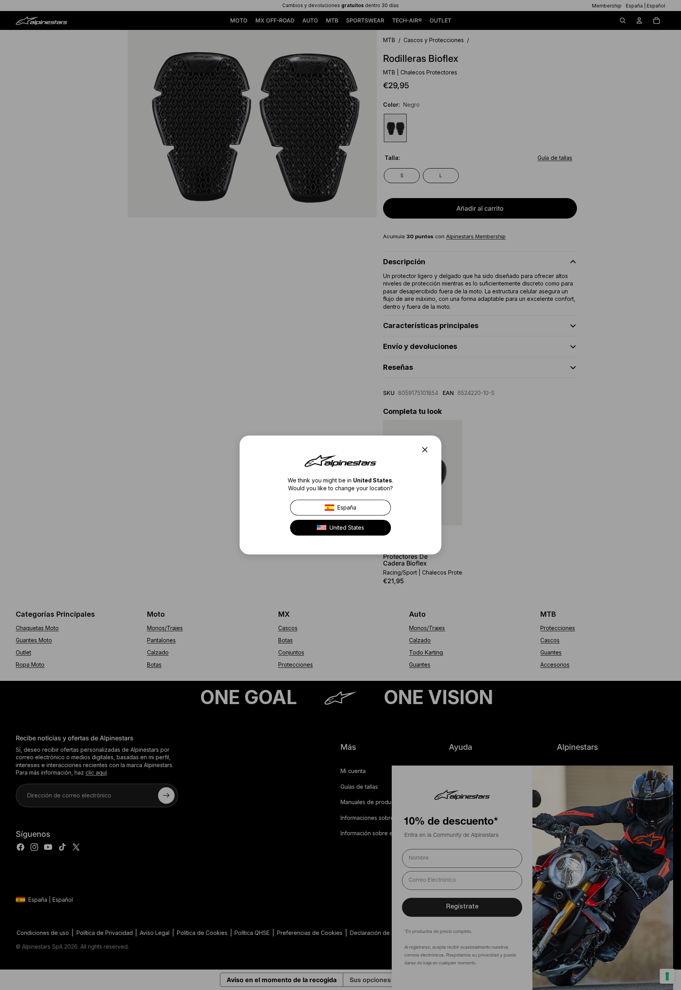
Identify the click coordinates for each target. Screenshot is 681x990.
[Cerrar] (427, 450)
